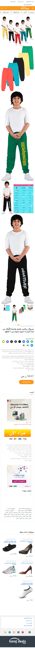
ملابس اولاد (28, 516)
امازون (22, 512)
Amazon (7, 510)
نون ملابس (8, 516)
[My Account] (2, 8)
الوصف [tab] (31, 392)
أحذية (32, 560)
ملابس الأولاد (6, 12)
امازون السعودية (16, 512)
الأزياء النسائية (25, 560)
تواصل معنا (13, 1)
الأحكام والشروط (27, 4)
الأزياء (25, 12)
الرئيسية (32, 12)
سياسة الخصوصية (30, 1)
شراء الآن (25, 382)
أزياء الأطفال (16, 12)
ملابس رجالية (15, 516)
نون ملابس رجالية (20, 518)
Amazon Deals (28, 512)
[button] (2, 18)
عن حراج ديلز (21, 1)
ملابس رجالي (22, 516)
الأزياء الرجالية (8, 560)
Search (5, 8)
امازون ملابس (8, 512)
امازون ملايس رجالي (16, 514)
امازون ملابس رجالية (26, 514)
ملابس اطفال (7, 514)
